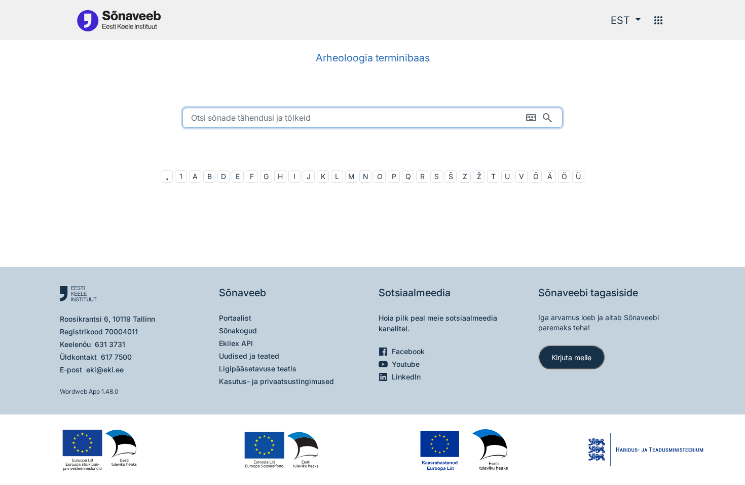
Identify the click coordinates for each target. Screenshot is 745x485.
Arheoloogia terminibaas (373, 58)
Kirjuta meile (571, 357)
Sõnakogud (238, 330)
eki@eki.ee (105, 369)
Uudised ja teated (249, 356)
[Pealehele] (118, 20)
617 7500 (116, 357)
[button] (626, 20)
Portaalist (235, 318)
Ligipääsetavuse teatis (257, 368)
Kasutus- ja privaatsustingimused (276, 381)
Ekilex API (236, 343)
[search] (372, 118)
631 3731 (110, 344)
